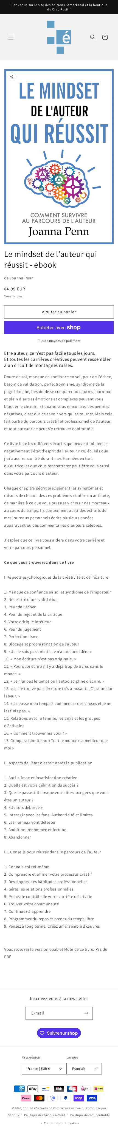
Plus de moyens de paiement (59, 341)
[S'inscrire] (86, 1013)
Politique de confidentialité (90, 1115)
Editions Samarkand (37, 1108)
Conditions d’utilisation (61, 1123)
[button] (11, 37)
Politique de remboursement (44, 1115)
